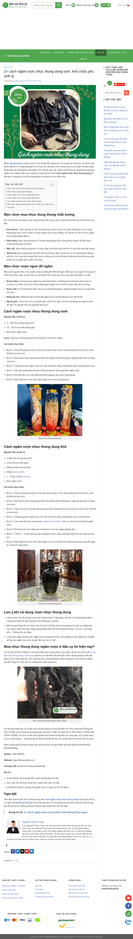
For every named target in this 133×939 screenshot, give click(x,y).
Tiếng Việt (122, 5)
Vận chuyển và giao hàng (78, 896)
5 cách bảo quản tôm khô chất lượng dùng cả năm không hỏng (115, 142)
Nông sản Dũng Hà (94, 937)
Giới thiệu (59, 53)
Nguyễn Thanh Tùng (32, 81)
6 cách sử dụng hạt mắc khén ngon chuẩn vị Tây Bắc (115, 188)
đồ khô (7, 739)
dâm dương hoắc (52, 521)
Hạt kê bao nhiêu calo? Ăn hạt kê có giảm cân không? (116, 207)
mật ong (26, 476)
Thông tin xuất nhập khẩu (80, 53)
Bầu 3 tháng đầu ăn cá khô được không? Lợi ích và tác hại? (116, 130)
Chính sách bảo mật (76, 886)
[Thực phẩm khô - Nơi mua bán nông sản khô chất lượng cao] (15, 5)
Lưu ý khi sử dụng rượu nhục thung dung (24, 201)
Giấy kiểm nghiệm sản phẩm (13, 886)
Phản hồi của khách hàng (12, 898)
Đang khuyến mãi (42, 893)
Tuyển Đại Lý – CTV (117, 53)
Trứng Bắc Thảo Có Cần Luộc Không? (115, 199)
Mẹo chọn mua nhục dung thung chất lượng (25, 188)
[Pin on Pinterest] (27, 851)
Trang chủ (45, 53)
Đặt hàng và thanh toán (78, 893)
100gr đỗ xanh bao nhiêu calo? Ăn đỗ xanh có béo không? (115, 153)
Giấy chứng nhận (9, 890)
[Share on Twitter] (17, 851)
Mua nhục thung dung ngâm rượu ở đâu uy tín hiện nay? (30, 204)
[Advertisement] (66, 30)
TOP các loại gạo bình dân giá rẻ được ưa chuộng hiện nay (116, 177)
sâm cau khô (18, 472)
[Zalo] (128, 921)
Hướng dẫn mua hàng (44, 896)
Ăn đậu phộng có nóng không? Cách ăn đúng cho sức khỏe (116, 110)
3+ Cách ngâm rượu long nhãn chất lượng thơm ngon (56, 812)
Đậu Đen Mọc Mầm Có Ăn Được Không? (116, 120)
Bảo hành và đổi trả (76, 889)
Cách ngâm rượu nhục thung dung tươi (23, 195)
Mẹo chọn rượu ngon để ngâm (19, 192)
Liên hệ (83, 59)
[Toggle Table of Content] (51, 184)
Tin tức (100, 53)
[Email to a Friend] (22, 851)
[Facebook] (6, 845)
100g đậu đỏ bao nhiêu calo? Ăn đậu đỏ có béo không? (115, 165)
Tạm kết (10, 207)
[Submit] (58, 5)
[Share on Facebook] (13, 851)
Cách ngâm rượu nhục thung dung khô (23, 198)
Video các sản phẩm (10, 894)
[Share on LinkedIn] (31, 851)
